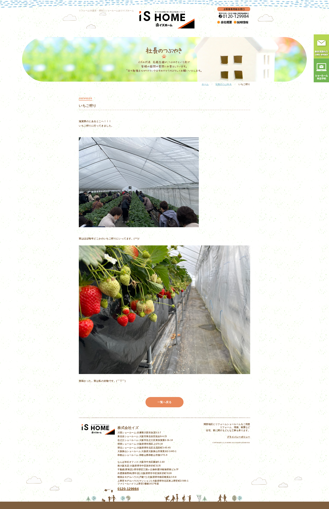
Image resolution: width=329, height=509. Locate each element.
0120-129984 (128, 489)
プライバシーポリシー (238, 437)
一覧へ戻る (164, 402)
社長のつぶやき (224, 84)
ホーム (205, 84)
